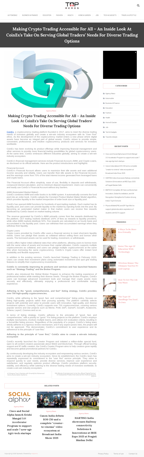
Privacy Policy (103, 454)
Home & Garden (84, 15)
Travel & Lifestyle (128, 15)
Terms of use (119, 454)
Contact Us (133, 454)
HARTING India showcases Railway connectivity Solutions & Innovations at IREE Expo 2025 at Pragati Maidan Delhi (84, 429)
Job (97, 15)
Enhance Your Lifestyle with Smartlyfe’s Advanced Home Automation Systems (25, 374)
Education (47, 15)
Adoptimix (34, 453)
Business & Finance (30, 15)
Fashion (59, 15)
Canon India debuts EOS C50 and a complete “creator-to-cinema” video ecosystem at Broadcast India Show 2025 (52, 427)
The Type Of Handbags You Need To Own (127, 299)
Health (70, 15)
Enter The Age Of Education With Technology (126, 249)
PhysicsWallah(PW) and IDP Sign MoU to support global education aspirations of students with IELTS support (120, 209)
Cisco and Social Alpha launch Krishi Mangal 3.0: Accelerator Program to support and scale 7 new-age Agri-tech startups (19, 422)
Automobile (12, 15)
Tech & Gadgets (110, 15)
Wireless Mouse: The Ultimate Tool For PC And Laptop (128, 266)
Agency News (51, 111)
